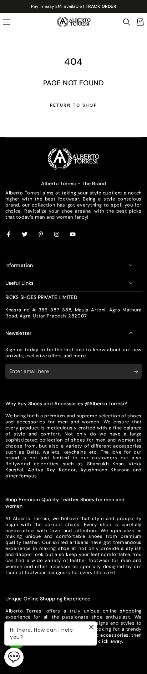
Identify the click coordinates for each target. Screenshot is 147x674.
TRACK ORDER (101, 6)
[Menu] (7, 22)
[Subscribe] (137, 371)
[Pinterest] (41, 235)
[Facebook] (9, 235)
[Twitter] (25, 235)
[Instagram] (57, 235)
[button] (126, 22)
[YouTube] (73, 235)
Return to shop (73, 105)
